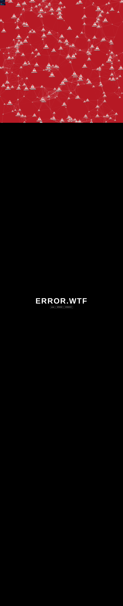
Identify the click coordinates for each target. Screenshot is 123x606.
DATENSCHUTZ (68, 307)
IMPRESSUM (59, 307)
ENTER (52, 307)
